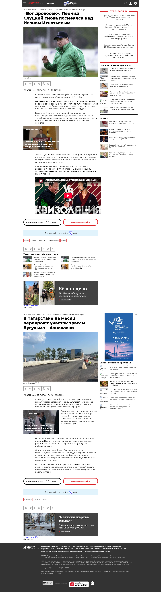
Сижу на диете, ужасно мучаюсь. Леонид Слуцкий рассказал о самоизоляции (83, 267)
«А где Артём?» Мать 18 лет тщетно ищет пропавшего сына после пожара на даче (123, 101)
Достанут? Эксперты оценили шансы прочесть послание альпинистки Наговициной (123, 375)
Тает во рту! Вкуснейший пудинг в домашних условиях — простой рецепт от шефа (122, 94)
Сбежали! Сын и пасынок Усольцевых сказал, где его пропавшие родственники (124, 407)
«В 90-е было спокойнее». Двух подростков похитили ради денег (122, 108)
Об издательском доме (49, 546)
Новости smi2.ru (31, 305)
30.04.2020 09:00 (29, 10)
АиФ (37, 383)
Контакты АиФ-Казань (65, 549)
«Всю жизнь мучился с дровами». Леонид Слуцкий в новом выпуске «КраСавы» (83, 259)
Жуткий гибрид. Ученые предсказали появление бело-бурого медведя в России (123, 78)
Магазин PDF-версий (80, 546)
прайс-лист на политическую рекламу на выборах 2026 (61, 551)
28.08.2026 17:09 (29, 314)
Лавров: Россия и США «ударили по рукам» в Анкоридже (122, 146)
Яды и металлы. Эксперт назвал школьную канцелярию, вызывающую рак (121, 86)
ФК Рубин (27, 78)
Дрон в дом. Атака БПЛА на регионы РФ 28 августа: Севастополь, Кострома (119, 18)
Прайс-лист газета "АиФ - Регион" (88, 549)
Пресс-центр (65, 546)
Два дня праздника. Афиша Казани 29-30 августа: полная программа (119, 46)
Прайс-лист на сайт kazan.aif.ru (115, 549)
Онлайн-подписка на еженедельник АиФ (106, 546)
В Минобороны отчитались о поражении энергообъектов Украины (120, 131)
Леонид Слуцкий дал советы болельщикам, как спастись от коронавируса (45, 274)
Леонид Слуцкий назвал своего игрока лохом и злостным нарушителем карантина (45, 267)
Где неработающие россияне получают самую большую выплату (122, 122)
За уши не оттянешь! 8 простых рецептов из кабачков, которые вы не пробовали (123, 383)
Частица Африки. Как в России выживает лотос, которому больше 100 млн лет (123, 368)
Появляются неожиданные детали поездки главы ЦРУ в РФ (122, 138)
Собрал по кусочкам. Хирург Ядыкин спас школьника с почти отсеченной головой (123, 391)
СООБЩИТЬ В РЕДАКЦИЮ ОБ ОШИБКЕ (97, 551)
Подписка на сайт (47, 549)
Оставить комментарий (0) (80, 222)
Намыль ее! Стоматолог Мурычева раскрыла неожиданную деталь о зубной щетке (122, 399)
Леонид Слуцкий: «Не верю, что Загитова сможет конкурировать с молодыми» (46, 259)
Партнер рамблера (61, 583)
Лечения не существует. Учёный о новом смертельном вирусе (122, 69)
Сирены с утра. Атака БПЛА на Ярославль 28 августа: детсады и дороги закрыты (118, 27)
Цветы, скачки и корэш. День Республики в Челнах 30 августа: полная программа (118, 37)
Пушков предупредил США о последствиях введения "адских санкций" (121, 154)
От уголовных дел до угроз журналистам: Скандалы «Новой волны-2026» (119, 56)
